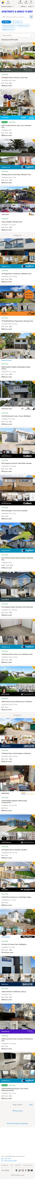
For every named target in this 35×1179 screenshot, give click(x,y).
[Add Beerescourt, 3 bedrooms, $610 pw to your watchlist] (33, 668)
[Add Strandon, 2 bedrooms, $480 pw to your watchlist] (33, 573)
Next (31, 1105)
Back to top (19, 1111)
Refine (6, 22)
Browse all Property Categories (17, 1123)
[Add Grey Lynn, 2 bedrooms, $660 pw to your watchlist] (33, 91)
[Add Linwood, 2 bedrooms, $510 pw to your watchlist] (33, 1005)
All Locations (17, 22)
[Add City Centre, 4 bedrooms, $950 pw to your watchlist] (33, 477)
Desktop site (4, 1165)
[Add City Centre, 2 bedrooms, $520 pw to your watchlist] (33, 1054)
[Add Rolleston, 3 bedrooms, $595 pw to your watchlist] (33, 958)
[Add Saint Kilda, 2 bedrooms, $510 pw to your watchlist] (33, 430)
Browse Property (6, 6)
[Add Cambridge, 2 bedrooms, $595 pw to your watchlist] (33, 863)
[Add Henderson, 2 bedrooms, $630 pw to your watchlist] (33, 240)
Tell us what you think (10, 1161)
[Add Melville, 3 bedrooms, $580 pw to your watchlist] (33, 816)
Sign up (26, 3)
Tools (30, 6)
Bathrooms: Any (8, 29)
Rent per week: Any (9, 25)
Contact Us (18, 1165)
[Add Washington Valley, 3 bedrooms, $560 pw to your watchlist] (33, 335)
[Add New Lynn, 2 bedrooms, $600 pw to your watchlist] (33, 621)
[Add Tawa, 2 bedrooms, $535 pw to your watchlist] (33, 382)
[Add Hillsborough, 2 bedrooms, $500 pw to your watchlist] (33, 767)
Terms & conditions (28, 1165)
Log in (31, 3)
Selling (23, 6)
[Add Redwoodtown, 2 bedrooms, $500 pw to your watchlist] (33, 720)
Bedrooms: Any (23, 25)
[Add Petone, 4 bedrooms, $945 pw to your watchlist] (33, 44)
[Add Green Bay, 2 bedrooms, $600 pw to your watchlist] (33, 141)
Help (11, 1165)
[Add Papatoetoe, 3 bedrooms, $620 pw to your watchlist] (33, 287)
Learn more (7, 1158)
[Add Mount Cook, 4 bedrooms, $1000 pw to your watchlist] (33, 911)
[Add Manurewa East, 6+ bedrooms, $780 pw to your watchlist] (33, 524)
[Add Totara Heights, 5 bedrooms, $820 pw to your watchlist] (33, 188)
